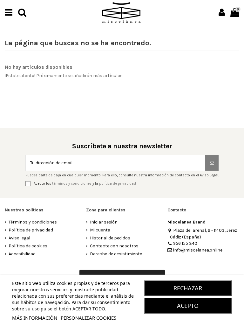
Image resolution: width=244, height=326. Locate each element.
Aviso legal (19, 238)
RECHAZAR (187, 288)
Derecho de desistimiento (116, 254)
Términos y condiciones (33, 222)
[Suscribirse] (212, 163)
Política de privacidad (31, 230)
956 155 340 (185, 243)
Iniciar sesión (104, 222)
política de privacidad (117, 183)
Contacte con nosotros (114, 246)
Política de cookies (28, 246)
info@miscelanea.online (197, 250)
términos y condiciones (72, 183)
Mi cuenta (100, 230)
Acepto (188, 305)
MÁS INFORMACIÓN (34, 318)
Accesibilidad (22, 254)
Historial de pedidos (110, 238)
